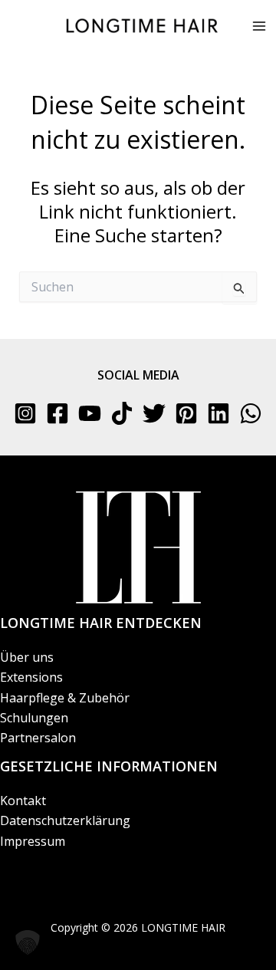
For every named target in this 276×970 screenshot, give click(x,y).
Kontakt (23, 800)
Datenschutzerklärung (65, 820)
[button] (27, 942)
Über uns (27, 657)
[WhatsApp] (250, 413)
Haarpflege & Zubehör (65, 697)
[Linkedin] (218, 413)
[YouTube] (89, 413)
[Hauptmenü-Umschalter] (259, 26)
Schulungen (34, 717)
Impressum (32, 841)
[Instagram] (25, 413)
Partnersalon (38, 737)
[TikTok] (121, 413)
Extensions (31, 677)
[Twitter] (154, 413)
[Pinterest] (186, 413)
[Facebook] (57, 413)
